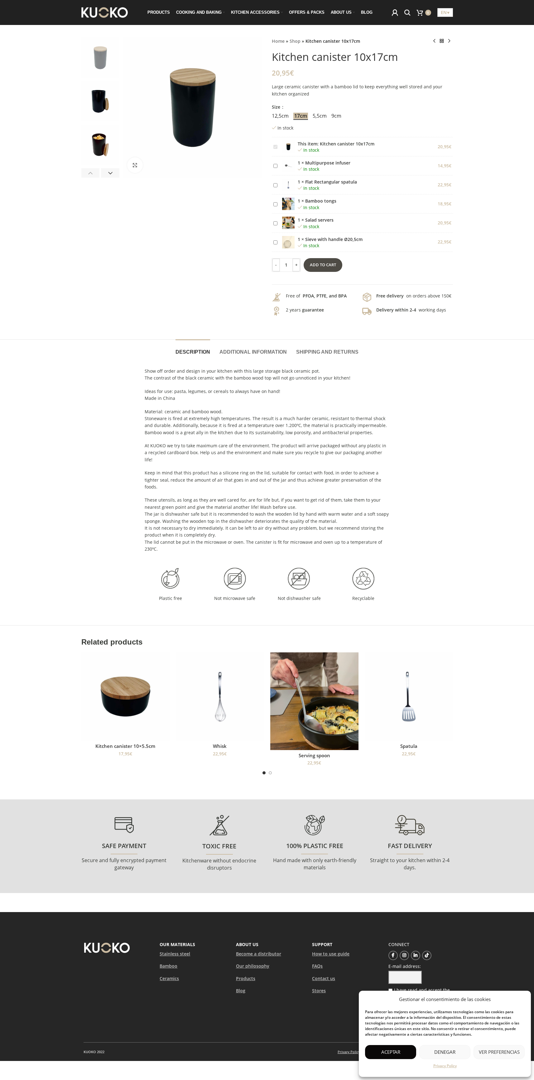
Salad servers (319, 220)
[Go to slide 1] (264, 772)
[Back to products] (441, 41)
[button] (90, 173)
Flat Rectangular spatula (331, 182)
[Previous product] (434, 41)
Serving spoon (314, 755)
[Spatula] (409, 696)
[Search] (407, 12)
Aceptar (390, 1052)
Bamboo (168, 966)
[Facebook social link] (393, 955)
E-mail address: (404, 966)
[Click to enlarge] (135, 165)
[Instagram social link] (404, 955)
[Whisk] (220, 696)
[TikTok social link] (426, 955)
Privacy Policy (445, 1065)
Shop (295, 41)
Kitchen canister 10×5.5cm (125, 746)
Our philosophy (252, 966)
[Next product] (449, 41)
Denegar (444, 1052)
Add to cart (323, 265)
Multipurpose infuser (327, 163)
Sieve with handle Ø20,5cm (334, 239)
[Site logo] (104, 12)
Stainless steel (175, 954)
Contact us (323, 978)
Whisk (220, 746)
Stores (319, 991)
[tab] (193, 348)
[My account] (395, 12)
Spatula (408, 746)
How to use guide (330, 954)
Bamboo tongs (320, 201)
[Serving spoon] (314, 701)
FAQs (317, 966)
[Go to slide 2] (270, 772)
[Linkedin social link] (415, 955)
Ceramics (169, 978)
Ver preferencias (499, 1052)
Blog (240, 991)
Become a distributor (258, 954)
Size (276, 107)
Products (245, 978)
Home (278, 41)
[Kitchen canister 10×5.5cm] (125, 696)
